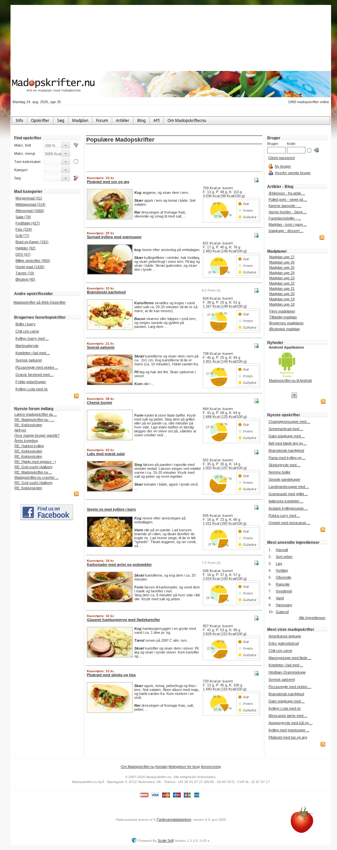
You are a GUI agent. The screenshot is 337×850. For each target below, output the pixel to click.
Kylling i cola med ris (31, 389)
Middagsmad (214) (30, 204)
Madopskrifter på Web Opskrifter (39, 302)
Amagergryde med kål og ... (291, 723)
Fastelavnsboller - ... (285, 218)
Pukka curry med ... (284, 515)
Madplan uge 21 (282, 288)
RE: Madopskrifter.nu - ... (34, 420)
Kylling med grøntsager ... (289, 730)
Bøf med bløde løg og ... (288, 443)
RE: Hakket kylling (29, 446)
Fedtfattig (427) (27, 223)
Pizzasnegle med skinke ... (36, 367)
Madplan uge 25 (282, 267)
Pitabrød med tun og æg (288, 737)
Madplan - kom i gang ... (288, 224)
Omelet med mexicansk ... (289, 523)
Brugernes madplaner (286, 323)
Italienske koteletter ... (286, 501)
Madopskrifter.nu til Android (290, 380)
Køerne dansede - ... (285, 206)
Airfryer (20, 430)
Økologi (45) (25, 279)
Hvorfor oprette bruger (293, 173)
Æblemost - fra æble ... (287, 193)
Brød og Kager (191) (31, 242)
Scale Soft (166, 840)
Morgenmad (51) (28, 198)
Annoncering (211, 767)
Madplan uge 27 (282, 257)
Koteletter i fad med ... (32, 353)
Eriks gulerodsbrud (284, 643)
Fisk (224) (23, 229)
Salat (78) (23, 217)
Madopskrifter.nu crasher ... (36, 477)
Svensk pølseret (28, 360)
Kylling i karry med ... (32, 338)
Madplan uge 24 (282, 273)
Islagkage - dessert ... (286, 231)
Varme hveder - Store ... (288, 212)
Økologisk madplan (284, 329)
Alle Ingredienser (312, 618)
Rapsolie (283, 584)
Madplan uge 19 (282, 299)
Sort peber (284, 557)
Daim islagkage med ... (287, 436)
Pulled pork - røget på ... (288, 199)
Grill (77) (22, 236)
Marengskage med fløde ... (290, 658)
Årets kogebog (26, 441)
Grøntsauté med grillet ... (288, 494)
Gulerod (282, 612)
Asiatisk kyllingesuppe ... (288, 508)
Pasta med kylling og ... (287, 458)
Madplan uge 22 (282, 283)
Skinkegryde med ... (284, 465)
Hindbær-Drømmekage (287, 672)
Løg (279, 563)
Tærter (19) (24, 273)
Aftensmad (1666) (29, 211)
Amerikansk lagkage (285, 636)
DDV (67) (23, 254)
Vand (280, 598)
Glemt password (281, 158)
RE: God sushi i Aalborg (33, 467)
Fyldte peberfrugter (30, 382)
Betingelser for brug (184, 767)
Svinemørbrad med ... (286, 429)
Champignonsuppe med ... (289, 422)
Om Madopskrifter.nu (137, 767)
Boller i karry (25, 324)
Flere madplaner (282, 311)
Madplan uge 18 (282, 304)
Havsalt (282, 550)
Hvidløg (282, 570)
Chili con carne (27, 331)
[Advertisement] (174, 158)
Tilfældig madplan (283, 317)
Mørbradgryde (27, 346)
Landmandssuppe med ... (289, 487)
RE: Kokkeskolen (28, 425)
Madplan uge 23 (282, 278)
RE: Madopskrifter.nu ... (33, 472)
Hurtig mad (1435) (29, 267)
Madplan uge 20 (282, 294)
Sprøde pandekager (284, 479)
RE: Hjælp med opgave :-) (35, 462)
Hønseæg (284, 605)
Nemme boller (280, 472)
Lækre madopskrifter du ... (35, 414)
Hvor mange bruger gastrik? (37, 435)
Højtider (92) (25, 248)
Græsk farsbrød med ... (34, 375)
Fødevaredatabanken (174, 819)
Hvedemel (284, 591)
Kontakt (161, 767)
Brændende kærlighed (286, 450)
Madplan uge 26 (282, 262)
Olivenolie (283, 577)
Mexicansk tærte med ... (288, 716)
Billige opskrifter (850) (32, 261)
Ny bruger (283, 166)
